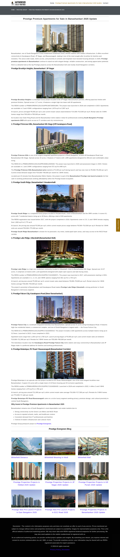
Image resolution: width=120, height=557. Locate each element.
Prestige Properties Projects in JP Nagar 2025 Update (60, 483)
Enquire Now (118, 225)
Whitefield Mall (84, 457)
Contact (105, 3)
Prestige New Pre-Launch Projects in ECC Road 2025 (60, 511)
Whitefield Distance (19, 457)
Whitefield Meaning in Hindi (56, 457)
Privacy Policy (55, 549)
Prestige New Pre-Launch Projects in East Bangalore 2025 (26, 511)
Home (52, 3)
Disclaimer (66, 549)
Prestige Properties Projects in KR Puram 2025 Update (93, 483)
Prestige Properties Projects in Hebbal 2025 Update (26, 483)
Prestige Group (22, 9)
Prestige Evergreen (44, 423)
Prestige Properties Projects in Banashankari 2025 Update (93, 511)
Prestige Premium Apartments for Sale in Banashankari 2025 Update (78, 3)
